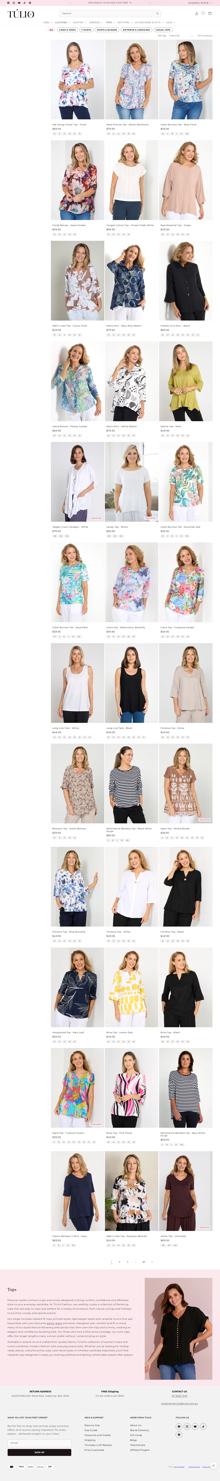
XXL (187, 133)
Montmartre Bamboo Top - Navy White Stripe (183, 1134)
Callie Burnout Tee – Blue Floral (179, 124)
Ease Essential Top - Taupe (176, 225)
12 (59, 133)
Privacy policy (207, 1467)
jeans (58, 1323)
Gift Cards (136, 1435)
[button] (210, 13)
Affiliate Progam (140, 1450)
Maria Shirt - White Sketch (121, 426)
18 (74, 133)
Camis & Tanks (67, 30)
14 (64, 133)
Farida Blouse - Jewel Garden (69, 225)
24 (198, 335)
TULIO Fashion (179, 1467)
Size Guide (91, 1430)
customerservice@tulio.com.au (179, 1403)
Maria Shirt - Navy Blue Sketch (123, 326)
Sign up (39, 1452)
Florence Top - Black (172, 932)
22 (193, 335)
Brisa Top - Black (170, 1032)
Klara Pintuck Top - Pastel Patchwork (127, 124)
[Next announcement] (150, 3)
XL (181, 133)
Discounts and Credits (98, 1435)
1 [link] (111, 1261)
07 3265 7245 (179, 1395)
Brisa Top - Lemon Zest (119, 1032)
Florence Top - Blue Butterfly (69, 932)
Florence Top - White (118, 932)
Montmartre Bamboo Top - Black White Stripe (129, 830)
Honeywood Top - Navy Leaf (68, 1032)
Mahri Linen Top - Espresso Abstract (126, 1236)
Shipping (90, 1440)
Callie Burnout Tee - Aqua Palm (70, 627)
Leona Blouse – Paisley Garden (69, 426)
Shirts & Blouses (107, 30)
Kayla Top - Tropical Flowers (68, 1133)
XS (163, 133)
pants (50, 1323)
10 (54, 133)
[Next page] (152, 1262)
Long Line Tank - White (65, 728)
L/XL (67, 536)
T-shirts (86, 30)
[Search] (157, 13)
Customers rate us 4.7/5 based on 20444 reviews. (118, 1479)
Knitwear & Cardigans (136, 30)
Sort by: (162, 35)
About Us (135, 1425)
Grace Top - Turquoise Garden (177, 627)
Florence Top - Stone (172, 728)
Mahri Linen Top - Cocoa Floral (69, 326)
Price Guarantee (94, 1450)
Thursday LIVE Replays (98, 1445)
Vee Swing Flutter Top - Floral (69, 124)
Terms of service (194, 1467)
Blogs (133, 1440)
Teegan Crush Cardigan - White (70, 527)
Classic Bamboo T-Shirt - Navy (69, 1236)
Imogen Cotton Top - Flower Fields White (130, 225)
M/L (61, 536)
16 (69, 133)
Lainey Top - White (117, 527)
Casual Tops (163, 30)
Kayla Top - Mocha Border (175, 829)
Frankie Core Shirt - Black (175, 326)
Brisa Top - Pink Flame (119, 1133)
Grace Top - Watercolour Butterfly (125, 627)
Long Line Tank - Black (119, 728)
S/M (55, 536)
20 (79, 133)
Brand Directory (139, 1430)
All (51, 30)
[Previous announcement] (70, 3)
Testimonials (137, 1445)
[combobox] (110, 13)
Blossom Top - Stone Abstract (69, 829)
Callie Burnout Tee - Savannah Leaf (180, 527)
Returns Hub (92, 1425)
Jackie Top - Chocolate (173, 1236)
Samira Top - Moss (171, 426)
